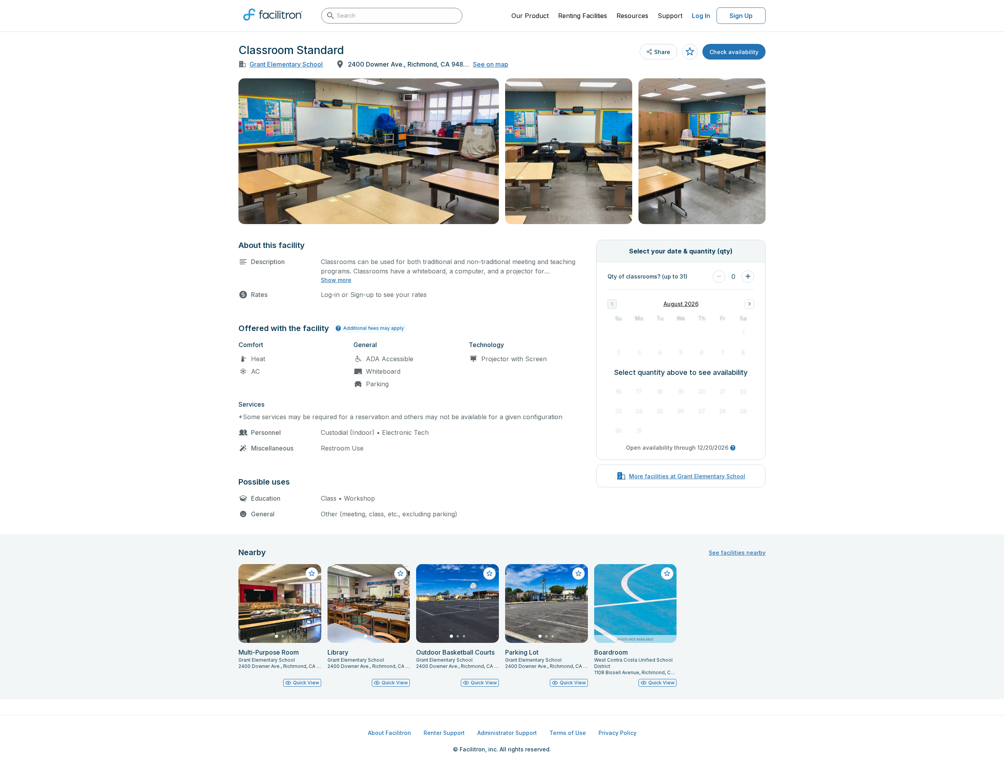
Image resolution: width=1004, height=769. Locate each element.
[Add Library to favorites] (400, 573)
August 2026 (681, 303)
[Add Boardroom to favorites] (667, 573)
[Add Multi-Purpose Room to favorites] (312, 573)
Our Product (530, 16)
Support (670, 16)
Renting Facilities (582, 16)
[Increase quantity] (748, 276)
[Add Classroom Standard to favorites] (690, 52)
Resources (632, 16)
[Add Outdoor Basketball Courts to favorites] (489, 573)
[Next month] (749, 304)
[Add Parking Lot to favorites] (578, 573)
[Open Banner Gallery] (368, 151)
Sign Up (741, 16)
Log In (701, 16)
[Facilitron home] (272, 23)
